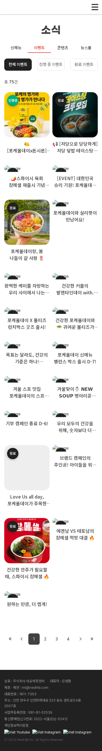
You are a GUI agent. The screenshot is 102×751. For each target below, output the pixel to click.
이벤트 (39, 48)
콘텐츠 (62, 48)
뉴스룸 (86, 48)
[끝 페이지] (91, 639)
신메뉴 (16, 48)
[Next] (80, 639)
